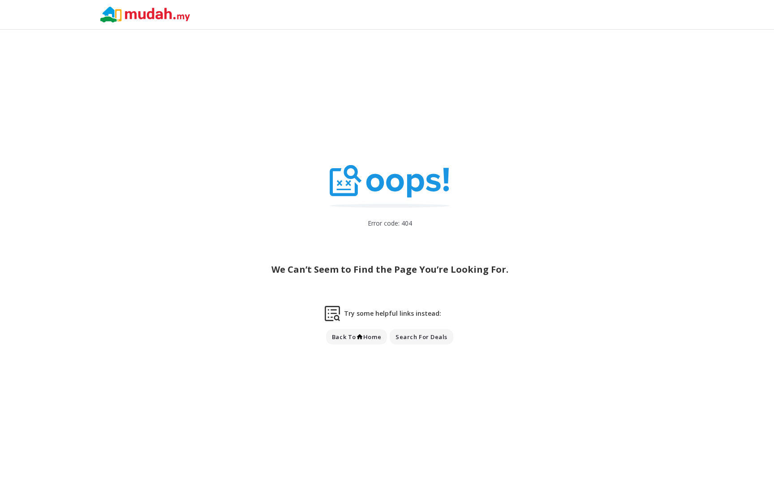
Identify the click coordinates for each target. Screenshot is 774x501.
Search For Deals (421, 337)
